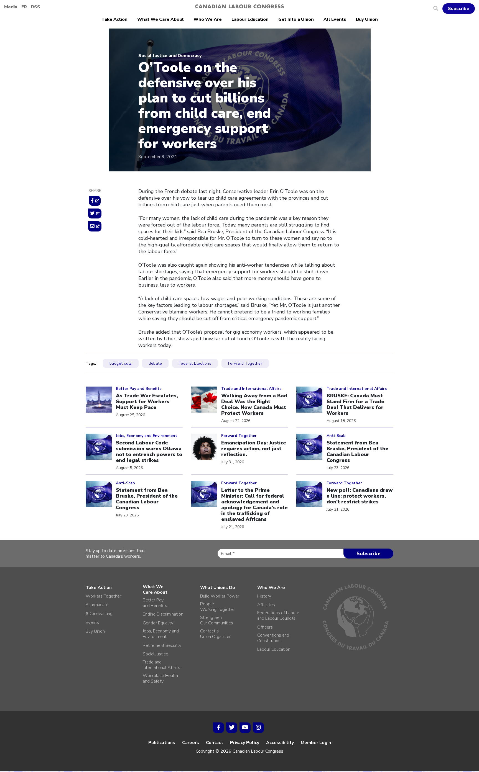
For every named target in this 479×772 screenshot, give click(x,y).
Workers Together (103, 596)
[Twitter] (231, 727)
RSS (35, 7)
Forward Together (245, 363)
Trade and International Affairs (161, 664)
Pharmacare (97, 605)
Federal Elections (195, 363)
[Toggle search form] (437, 8)
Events (92, 622)
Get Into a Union (296, 19)
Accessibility (280, 743)
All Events (334, 19)
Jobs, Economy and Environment (161, 633)
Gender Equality (158, 623)
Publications (161, 743)
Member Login (316, 743)
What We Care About (160, 19)
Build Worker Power (219, 596)
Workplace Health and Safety (160, 678)
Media (10, 7)
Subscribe (458, 9)
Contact (214, 743)
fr (24, 7)
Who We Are (207, 19)
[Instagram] (258, 727)
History (264, 596)
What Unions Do (217, 587)
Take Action (114, 19)
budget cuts (120, 363)
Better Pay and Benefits (155, 602)
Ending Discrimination (163, 614)
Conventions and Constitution (273, 638)
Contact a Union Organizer (215, 633)
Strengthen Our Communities (216, 620)
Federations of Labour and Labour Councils (278, 615)
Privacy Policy (244, 743)
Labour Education (250, 19)
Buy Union (367, 19)
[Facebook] (218, 727)
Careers (190, 743)
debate (155, 363)
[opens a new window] (95, 201)
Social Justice (155, 654)
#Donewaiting (99, 613)
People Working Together (217, 606)
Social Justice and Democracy (170, 55)
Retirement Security (162, 645)
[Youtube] (245, 727)
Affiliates (266, 605)
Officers (265, 627)
